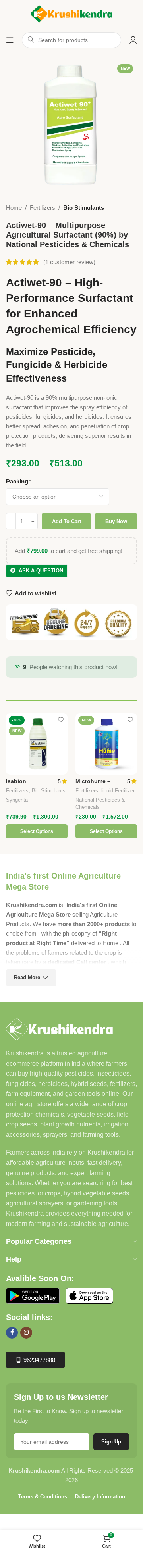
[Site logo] (71, 13)
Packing (17, 481)
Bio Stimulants (83, 207)
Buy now (116, 521)
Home (14, 207)
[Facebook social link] (12, 1333)
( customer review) (69, 262)
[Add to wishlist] (61, 720)
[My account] (133, 40)
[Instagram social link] (26, 1333)
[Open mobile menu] (10, 40)
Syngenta (17, 800)
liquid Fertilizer (118, 791)
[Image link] (59, 1028)
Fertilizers (42, 207)
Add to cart (66, 521)
